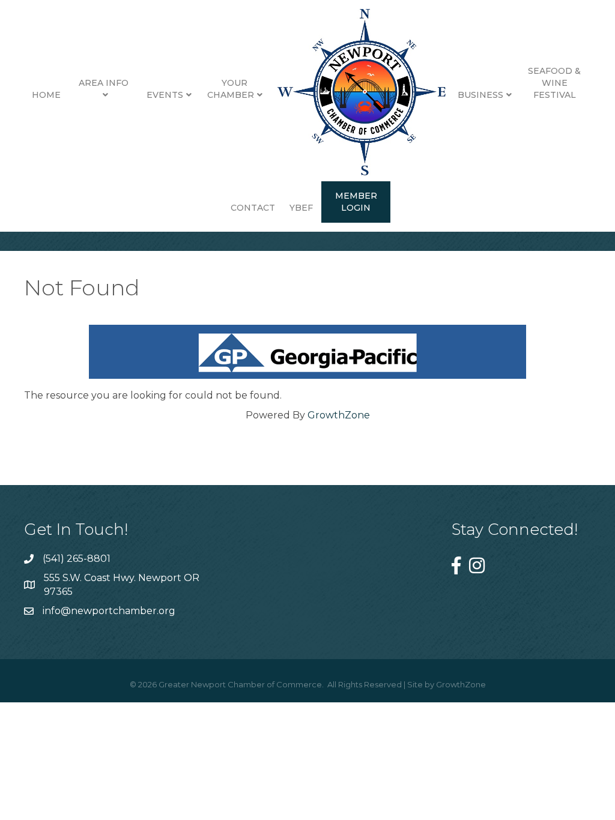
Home (46, 94)
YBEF (301, 207)
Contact (253, 207)
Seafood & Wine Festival (554, 82)
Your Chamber (230, 88)
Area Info (104, 82)
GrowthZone (339, 415)
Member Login (356, 201)
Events (165, 94)
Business (480, 94)
